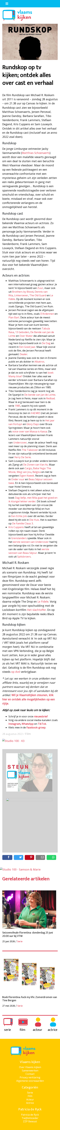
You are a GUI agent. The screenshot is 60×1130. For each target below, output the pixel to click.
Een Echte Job (19, 516)
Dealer (23, 354)
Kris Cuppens (16, 527)
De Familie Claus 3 (22, 523)
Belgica (36, 472)
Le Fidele (43, 601)
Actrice (30, 1103)
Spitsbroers (24, 556)
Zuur (40, 288)
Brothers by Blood (22, 291)
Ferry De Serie (22, 457)
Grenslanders (19, 538)
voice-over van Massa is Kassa (29, 431)
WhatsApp (28, 723)
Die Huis (34, 519)
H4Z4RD (35, 413)
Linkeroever (21, 295)
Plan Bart (13, 317)
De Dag (46, 343)
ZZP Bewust (30, 1121)
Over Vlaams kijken (30, 1067)
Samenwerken (30, 1070)
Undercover (20, 442)
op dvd (15, 672)
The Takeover (30, 450)
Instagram (14, 723)
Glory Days (33, 424)
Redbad (50, 398)
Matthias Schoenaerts (36, 153)
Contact (30, 1074)
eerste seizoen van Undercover (31, 542)
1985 (17, 405)
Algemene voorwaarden (30, 1080)
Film (28, 734)
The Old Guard (37, 295)
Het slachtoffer (36, 610)
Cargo (28, 468)
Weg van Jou (24, 472)
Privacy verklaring (30, 1077)
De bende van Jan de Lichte (39, 394)
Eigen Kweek (27, 475)
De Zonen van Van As (35, 464)
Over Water (26, 336)
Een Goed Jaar (27, 347)
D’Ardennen (47, 313)
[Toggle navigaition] (5, 2)
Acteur (30, 1099)
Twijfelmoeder (30, 1118)
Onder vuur (17, 479)
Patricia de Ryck (30, 1114)
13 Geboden (22, 332)
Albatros (39, 361)
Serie (30, 1092)
